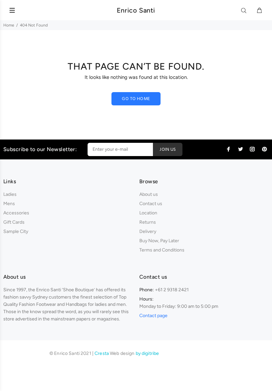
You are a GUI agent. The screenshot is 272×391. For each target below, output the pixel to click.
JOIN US (168, 149)
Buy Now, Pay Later (159, 241)
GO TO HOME (136, 99)
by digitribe (147, 353)
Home (8, 25)
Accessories (16, 213)
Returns (147, 222)
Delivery (147, 231)
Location (148, 213)
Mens (9, 203)
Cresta (102, 353)
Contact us (150, 203)
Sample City (15, 231)
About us (148, 194)
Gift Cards (14, 222)
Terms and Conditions (161, 250)
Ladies (10, 194)
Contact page (153, 315)
